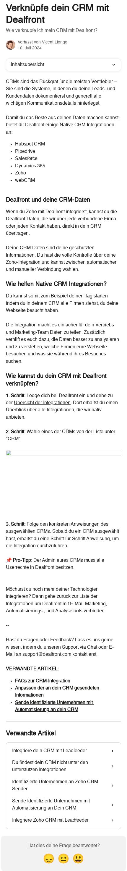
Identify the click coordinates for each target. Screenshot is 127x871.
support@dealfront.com (46, 654)
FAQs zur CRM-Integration (42, 681)
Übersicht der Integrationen (42, 403)
